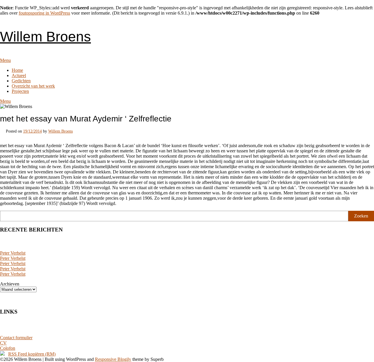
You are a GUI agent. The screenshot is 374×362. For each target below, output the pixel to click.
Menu (5, 60)
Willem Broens (45, 36)
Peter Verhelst (12, 252)
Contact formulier (16, 337)
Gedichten (21, 80)
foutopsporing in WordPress (44, 13)
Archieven (9, 283)
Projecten (20, 91)
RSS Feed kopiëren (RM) (32, 353)
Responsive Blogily (113, 359)
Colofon (7, 348)
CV (3, 342)
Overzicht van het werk (33, 85)
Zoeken (361, 215)
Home (17, 70)
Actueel (19, 75)
